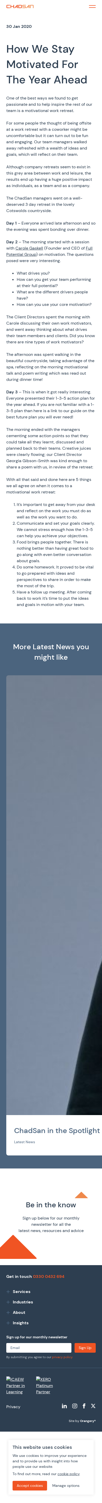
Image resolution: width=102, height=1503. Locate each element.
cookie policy (69, 1473)
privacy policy (62, 1357)
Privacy (13, 1406)
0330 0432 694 (48, 1276)
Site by (82, 1421)
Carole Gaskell (29, 248)
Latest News (24, 1142)
